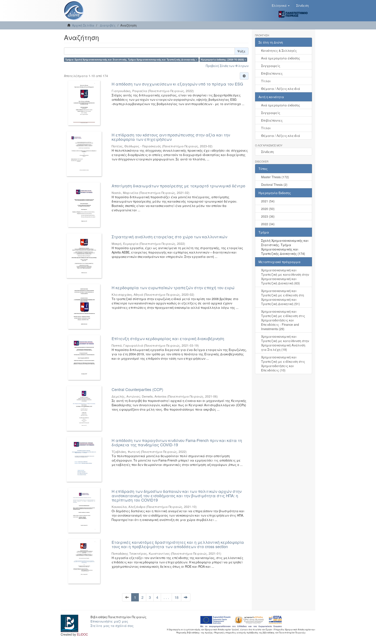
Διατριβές (108, 25)
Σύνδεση (267, 151)
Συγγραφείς (270, 66)
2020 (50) (268, 208)
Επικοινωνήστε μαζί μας (109, 621)
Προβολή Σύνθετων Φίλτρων (227, 66)
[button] (281, 5)
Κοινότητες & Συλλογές (279, 50)
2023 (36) (268, 216)
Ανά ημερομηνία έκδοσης (280, 58)
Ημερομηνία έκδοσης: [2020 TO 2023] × (223, 59)
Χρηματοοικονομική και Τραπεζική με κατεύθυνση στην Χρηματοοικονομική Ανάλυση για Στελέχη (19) (285, 343)
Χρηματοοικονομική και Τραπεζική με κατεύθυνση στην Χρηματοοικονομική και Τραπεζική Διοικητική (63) (285, 276)
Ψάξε (241, 51)
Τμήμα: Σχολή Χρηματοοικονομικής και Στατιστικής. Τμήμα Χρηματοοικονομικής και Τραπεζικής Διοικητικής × (131, 59)
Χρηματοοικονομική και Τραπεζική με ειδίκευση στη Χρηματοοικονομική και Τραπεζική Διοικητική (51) (282, 297)
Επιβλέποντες (272, 73)
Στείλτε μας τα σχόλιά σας (112, 625)
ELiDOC (82, 634)
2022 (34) (268, 224)
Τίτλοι (266, 81)
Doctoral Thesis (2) (274, 184)
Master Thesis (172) (275, 177)
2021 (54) (268, 201)
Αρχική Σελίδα (83, 25)
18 (176, 597)
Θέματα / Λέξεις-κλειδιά (280, 88)
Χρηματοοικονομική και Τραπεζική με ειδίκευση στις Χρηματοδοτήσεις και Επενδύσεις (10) (283, 363)
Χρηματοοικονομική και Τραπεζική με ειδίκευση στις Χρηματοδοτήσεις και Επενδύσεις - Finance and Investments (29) (283, 320)
